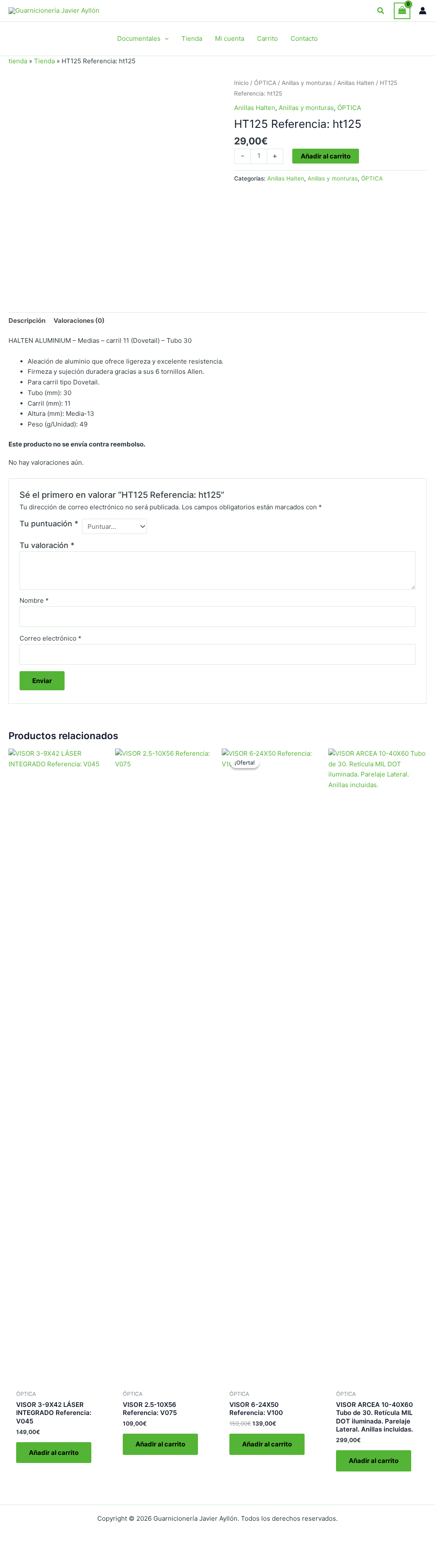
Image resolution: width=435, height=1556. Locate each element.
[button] (381, 11)
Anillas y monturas (307, 82)
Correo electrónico (51, 638)
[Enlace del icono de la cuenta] (423, 10)
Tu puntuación (49, 523)
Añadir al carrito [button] (54, 1453)
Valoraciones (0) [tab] (79, 320)
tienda (17, 61)
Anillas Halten (355, 82)
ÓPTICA (265, 82)
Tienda (44, 61)
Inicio (241, 82)
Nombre (34, 600)
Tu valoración (47, 545)
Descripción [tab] (26, 320)
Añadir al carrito (325, 156)
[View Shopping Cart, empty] (402, 11)
